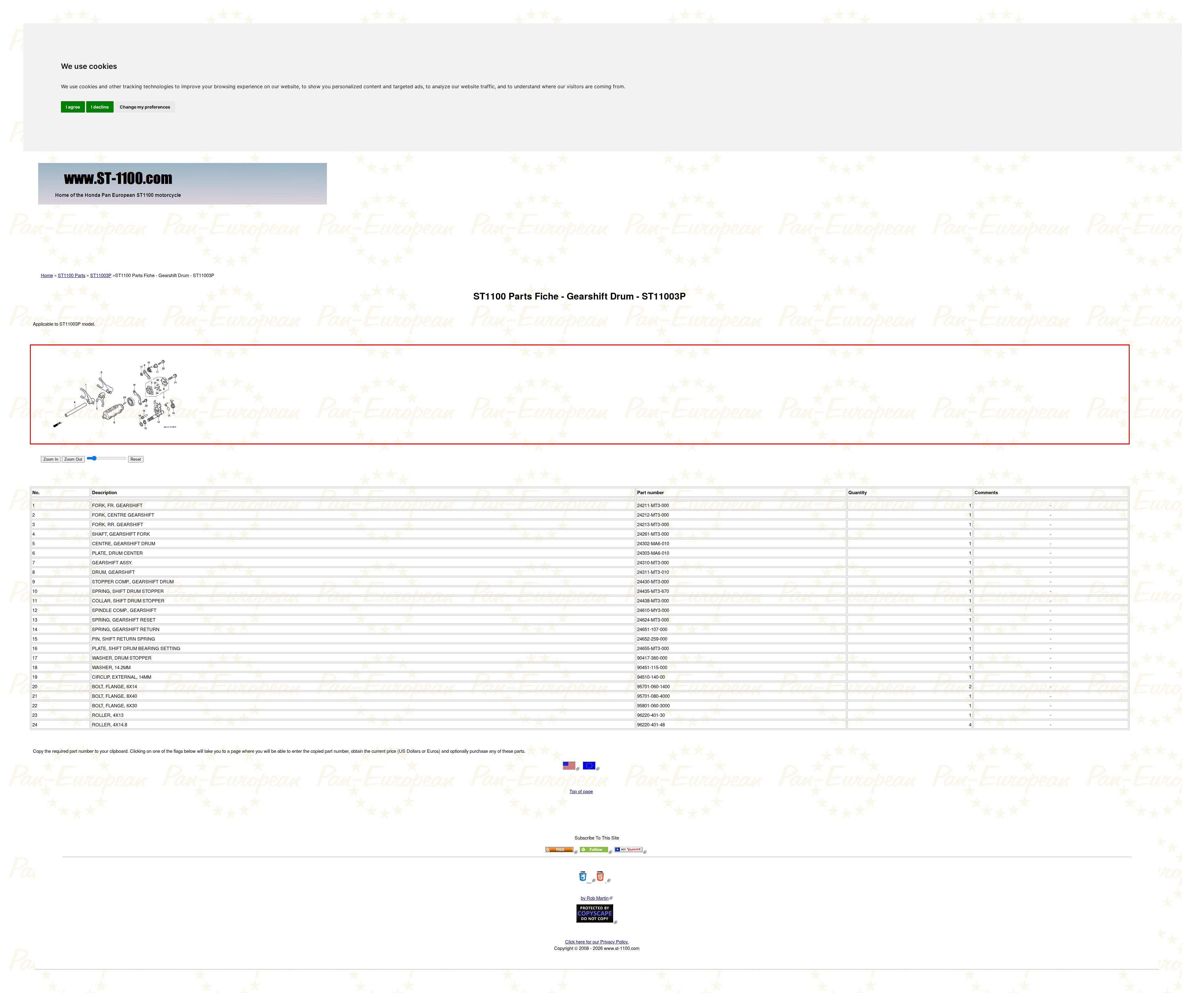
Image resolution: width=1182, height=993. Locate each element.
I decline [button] (100, 106)
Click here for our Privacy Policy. (597, 941)
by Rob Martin (595, 898)
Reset (136, 459)
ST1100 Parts (71, 275)
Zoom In (50, 459)
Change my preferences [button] (145, 106)
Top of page (581, 791)
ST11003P (100, 275)
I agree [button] (73, 106)
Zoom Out (73, 459)
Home (47, 275)
